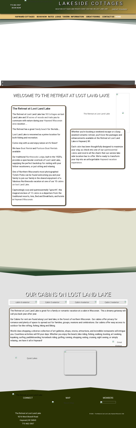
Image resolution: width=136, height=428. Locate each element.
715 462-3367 (15, 5)
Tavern (66, 17)
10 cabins (35, 193)
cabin (78, 146)
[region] (68, 53)
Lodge (58, 17)
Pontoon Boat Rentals (46, 148)
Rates (51, 17)
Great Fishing (93, 17)
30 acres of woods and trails (39, 117)
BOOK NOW (16, 8)
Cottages (52, 114)
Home (118, 17)
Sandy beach (41, 129)
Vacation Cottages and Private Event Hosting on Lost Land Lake (81, 9)
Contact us (108, 17)
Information (77, 17)
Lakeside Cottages (91, 3)
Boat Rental (26, 148)
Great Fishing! (119, 9)
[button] (25, 16)
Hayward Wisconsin (23, 199)
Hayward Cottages (24, 17)
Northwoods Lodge (35, 157)
